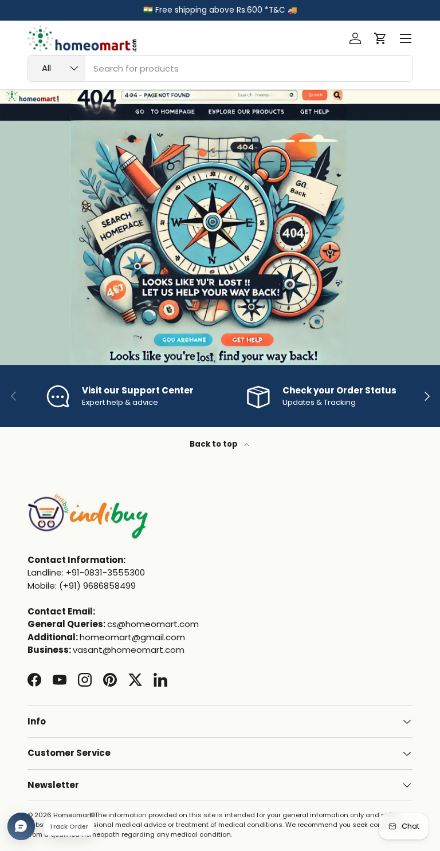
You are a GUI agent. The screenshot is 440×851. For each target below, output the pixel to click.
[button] (380, 38)
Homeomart (72, 815)
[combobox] (220, 68)
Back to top (214, 444)
